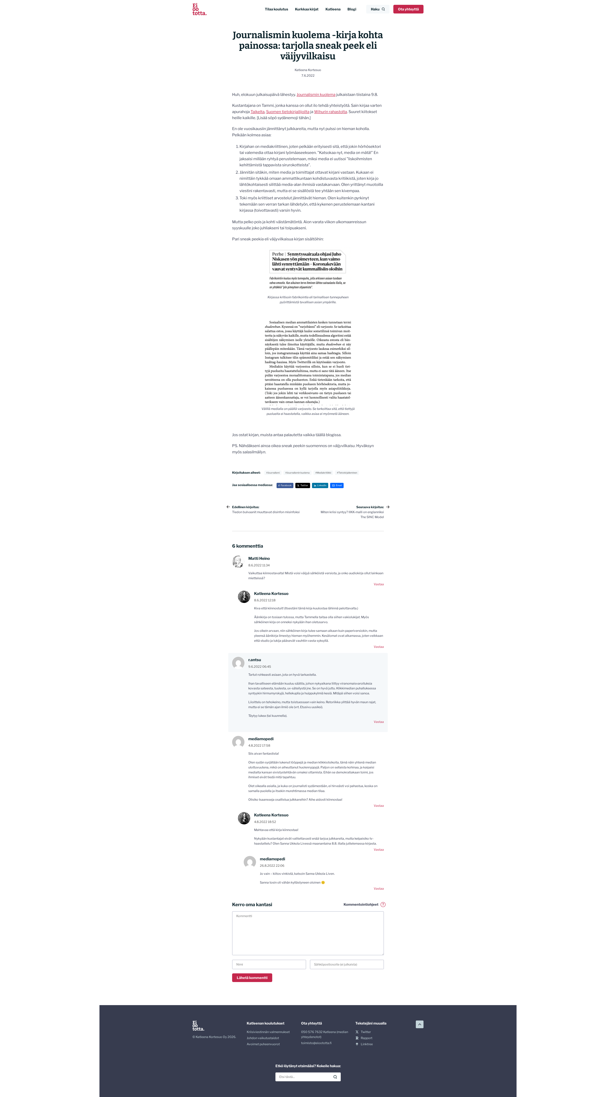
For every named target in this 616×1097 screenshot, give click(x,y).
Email (339, 485)
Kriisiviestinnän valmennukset (268, 1032)
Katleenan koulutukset (265, 1023)
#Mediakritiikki (323, 472)
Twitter (304, 485)
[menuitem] (276, 9)
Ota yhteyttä (408, 9)
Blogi (351, 9)
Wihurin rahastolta (330, 111)
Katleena (333, 9)
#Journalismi (273, 472)
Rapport (366, 1038)
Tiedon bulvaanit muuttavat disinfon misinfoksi (266, 509)
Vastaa (379, 584)
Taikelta (258, 111)
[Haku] (335, 1077)
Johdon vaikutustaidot (263, 1038)
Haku (375, 9)
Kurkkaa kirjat (306, 9)
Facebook (286, 485)
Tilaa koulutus (276, 9)
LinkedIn (321, 485)
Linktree (367, 1044)
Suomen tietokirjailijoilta (287, 111)
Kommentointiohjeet (364, 904)
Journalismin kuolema (316, 94)
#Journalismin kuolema (297, 472)
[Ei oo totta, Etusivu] (200, 9)
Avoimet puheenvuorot (263, 1044)
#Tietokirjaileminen (347, 472)
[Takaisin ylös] (420, 1024)
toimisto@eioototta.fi (316, 1043)
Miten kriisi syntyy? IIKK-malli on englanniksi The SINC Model (352, 512)
